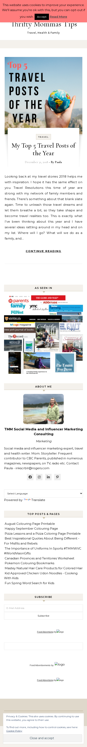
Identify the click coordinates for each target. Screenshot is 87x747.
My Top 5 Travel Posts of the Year (43, 149)
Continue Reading (43, 251)
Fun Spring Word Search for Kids (29, 583)
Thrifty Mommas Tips (44, 24)
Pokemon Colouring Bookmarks (29, 563)
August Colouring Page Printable (30, 524)
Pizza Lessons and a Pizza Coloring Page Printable (43, 533)
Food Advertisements (40, 665)
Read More (58, 17)
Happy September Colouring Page (31, 528)
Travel (43, 137)
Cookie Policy (14, 730)
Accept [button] (42, 16)
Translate (38, 500)
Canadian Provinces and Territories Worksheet (39, 558)
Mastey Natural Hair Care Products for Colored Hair (44, 568)
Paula (58, 162)
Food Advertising (45, 632)
